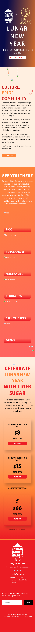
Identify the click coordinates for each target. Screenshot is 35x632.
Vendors (13, 582)
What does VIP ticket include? (17, 529)
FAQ (22, 577)
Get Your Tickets (17, 58)
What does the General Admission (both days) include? (17, 487)
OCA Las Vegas (27, 617)
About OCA (22, 580)
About (12, 577)
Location (13, 580)
